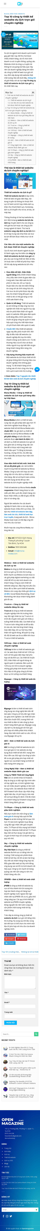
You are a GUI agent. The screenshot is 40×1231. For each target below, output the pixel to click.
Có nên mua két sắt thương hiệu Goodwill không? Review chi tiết (20, 1075)
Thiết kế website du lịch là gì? (21, 100)
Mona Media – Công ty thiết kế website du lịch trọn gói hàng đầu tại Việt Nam (21, 115)
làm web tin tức (11, 514)
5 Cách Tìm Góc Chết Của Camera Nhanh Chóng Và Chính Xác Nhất (21, 1055)
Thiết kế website (10, 1157)
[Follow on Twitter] (11, 1216)
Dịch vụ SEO (8, 1160)
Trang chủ (7, 1148)
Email (7, 1002)
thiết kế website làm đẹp (21, 511)
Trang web (8, 1012)
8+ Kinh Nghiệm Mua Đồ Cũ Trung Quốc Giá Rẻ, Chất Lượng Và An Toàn (22, 1048)
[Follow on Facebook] (3, 1216)
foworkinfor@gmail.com (13, 1136)
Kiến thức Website (17, 14)
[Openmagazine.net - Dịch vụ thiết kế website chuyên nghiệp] (20, 3)
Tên (6, 993)
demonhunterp (10, 1138)
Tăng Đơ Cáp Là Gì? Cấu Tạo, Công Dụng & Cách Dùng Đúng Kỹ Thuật (21, 1096)
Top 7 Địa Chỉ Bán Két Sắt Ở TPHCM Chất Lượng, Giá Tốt (22, 1062)
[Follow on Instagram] (7, 1216)
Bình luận (7, 974)
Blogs (6, 14)
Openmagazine (28, 1228)
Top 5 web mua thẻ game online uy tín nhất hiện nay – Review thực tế (22, 1069)
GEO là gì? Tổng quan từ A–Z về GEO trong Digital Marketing (21, 1089)
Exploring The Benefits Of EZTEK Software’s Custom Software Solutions (22, 1082)
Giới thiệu (7, 1151)
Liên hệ (6, 1167)
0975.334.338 (9, 1133)
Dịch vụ (7, 1154)
